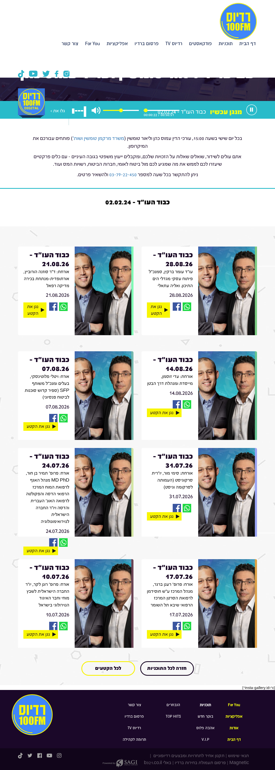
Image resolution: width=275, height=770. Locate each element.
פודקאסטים (200, 43)
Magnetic (239, 762)
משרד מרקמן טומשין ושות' (98, 138)
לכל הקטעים (108, 668)
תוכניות (226, 43)
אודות (234, 728)
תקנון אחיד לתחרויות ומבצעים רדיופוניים (188, 755)
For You (92, 43)
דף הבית (247, 43)
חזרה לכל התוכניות (167, 668)
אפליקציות (117, 43)
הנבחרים (173, 705)
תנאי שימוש (238, 755)
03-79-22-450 (123, 175)
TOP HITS (173, 716)
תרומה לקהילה (134, 739)
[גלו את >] (31, 107)
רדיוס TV (173, 43)
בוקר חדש (205, 716)
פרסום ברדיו (147, 43)
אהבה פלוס (205, 728)
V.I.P (205, 739)
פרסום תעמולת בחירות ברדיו (200, 762)
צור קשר (69, 43)
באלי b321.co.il (157, 762)
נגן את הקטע (156, 310)
